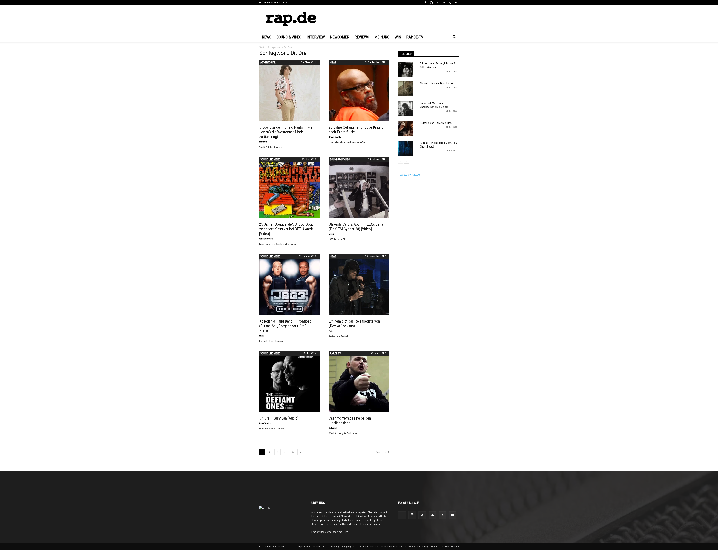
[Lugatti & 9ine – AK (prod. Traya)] (405, 128)
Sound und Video (270, 159)
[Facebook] (425, 2)
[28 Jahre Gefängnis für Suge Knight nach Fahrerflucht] (359, 90)
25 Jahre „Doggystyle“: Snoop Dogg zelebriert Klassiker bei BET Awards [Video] (286, 229)
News (266, 37)
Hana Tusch (264, 423)
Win (398, 37)
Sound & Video (289, 37)
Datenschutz (319, 546)
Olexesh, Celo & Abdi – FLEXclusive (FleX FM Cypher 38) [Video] (356, 226)
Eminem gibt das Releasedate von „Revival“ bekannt (354, 323)
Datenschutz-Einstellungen (445, 546)
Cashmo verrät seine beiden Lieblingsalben (350, 420)
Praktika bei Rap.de (391, 546)
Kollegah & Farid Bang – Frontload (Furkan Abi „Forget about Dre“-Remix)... (285, 326)
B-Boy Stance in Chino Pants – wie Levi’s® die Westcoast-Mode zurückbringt (285, 132)
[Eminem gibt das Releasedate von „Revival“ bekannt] (359, 284)
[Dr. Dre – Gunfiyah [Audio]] (289, 381)
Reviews (362, 37)
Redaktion (263, 142)
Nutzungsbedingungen (342, 546)
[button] (454, 37)
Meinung (381, 37)
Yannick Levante (266, 239)
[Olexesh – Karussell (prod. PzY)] (405, 88)
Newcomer (339, 37)
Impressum (304, 546)
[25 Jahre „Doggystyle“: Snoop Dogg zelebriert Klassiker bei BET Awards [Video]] (289, 187)
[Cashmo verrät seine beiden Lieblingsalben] (359, 381)
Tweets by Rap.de (409, 174)
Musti (331, 234)
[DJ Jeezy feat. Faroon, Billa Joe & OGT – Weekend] (405, 69)
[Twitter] (450, 2)
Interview (316, 37)
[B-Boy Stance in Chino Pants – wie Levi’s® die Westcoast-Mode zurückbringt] (289, 90)
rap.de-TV (414, 37)
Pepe (331, 331)
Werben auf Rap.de (368, 546)
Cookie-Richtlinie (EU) (416, 546)
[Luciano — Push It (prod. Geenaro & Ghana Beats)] (405, 148)
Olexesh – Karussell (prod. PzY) (436, 83)
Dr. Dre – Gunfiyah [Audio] (278, 418)
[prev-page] (400, 161)
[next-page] (300, 452)
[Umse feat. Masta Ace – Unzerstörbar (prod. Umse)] (405, 108)
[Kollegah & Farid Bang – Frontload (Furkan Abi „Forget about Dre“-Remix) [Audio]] (289, 284)
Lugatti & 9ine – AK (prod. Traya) (436, 122)
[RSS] (437, 2)
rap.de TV (335, 353)
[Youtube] (456, 2)
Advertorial (268, 62)
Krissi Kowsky (335, 137)
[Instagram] (431, 2)
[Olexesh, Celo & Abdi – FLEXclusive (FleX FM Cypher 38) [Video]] (359, 187)
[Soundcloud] (444, 2)
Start (261, 47)
